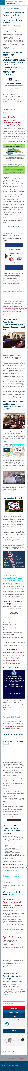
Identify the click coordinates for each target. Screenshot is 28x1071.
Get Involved (14, 1012)
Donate (14, 1008)
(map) (17, 180)
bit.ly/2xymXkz (7, 780)
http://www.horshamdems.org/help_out (13, 726)
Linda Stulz (6, 1042)
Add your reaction (15, 27)
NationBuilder (12, 1058)
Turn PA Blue (8, 657)
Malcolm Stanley (11, 25)
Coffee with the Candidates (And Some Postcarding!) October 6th (13, 903)
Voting (19, 1063)
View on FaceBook (14, 820)
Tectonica (22, 1058)
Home (4, 8)
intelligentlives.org (8, 816)
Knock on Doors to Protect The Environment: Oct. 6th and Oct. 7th (13, 121)
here (19, 663)
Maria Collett (11, 660)
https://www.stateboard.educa (10, 867)
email (19, 1057)
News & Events (10, 1065)
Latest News (16, 8)
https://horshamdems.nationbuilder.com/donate (15, 308)
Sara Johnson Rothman (17, 662)
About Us (9, 8)
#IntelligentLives (11, 741)
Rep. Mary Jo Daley (18, 657)
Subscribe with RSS (9, 1051)
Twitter (16, 1057)
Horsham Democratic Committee (14, 3)
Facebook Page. (6, 291)
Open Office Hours (12, 937)
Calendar (4, 1065)
